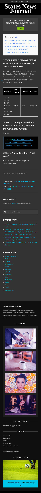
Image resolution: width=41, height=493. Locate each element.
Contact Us (6, 435)
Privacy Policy (8, 443)
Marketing (8, 274)
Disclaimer (6, 438)
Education (8, 261)
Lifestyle (20, 28)
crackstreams (7, 451)
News (6, 277)
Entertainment (9, 264)
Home (5, 440)
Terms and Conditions (10, 446)
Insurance (8, 269)
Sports (7, 282)
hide (16, 37)
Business (8, 259)
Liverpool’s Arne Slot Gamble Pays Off (17, 229)
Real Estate (8, 280)
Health (7, 267)
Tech (6, 285)
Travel (7, 287)
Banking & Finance (11, 256)
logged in (15, 203)
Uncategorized (9, 290)
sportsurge (15, 451)
